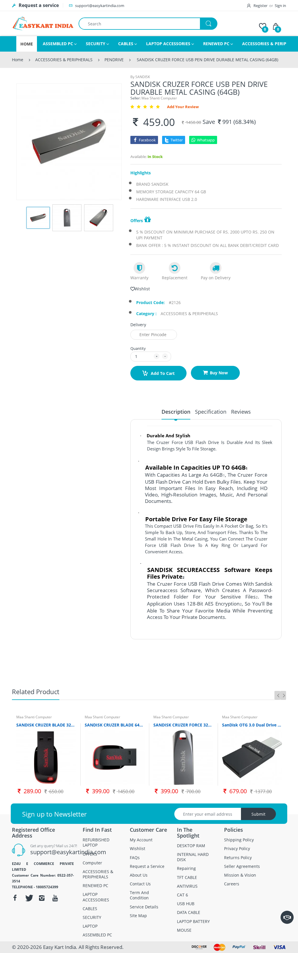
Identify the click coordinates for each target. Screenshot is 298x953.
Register (260, 5)
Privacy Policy (237, 848)
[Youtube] (55, 898)
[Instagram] (42, 898)
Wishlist (142, 289)
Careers (231, 884)
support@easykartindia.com (68, 852)
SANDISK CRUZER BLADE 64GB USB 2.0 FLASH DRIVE (115, 725)
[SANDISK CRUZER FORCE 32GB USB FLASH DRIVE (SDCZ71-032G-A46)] (183, 757)
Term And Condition (139, 895)
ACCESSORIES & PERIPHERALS (64, 59)
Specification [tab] (210, 411)
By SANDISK (140, 76)
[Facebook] (15, 898)
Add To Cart (162, 373)
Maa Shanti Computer (159, 98)
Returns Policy (238, 857)
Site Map (138, 915)
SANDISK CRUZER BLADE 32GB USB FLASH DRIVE (46, 725)
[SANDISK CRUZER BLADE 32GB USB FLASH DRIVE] (46, 757)
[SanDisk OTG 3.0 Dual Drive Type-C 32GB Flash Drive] (252, 757)
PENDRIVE (114, 59)
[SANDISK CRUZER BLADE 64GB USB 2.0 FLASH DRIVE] (115, 757)
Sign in (280, 5)
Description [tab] (176, 411)
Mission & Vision (240, 875)
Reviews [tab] (241, 411)
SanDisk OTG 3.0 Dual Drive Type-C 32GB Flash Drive (252, 725)
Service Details (144, 907)
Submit (258, 814)
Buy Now (219, 372)
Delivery (138, 324)
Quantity (138, 348)
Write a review (248, 648)
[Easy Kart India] (43, 23)
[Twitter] (28, 898)
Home (17, 59)
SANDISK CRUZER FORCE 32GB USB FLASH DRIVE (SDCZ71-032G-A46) (183, 725)
